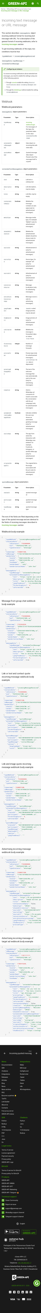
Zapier (22, 1077)
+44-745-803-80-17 (24, 1263)
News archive (6, 1089)
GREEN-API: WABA (8, 1183)
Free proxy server (8, 1111)
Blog (3, 1083)
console (14, 82)
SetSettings (17, 90)
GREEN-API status (8, 1114)
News (3, 1086)
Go (2, 1142)
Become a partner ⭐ (9, 1095)
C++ (3, 1136)
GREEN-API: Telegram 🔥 (10, 1192)
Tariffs (4, 1099)
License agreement (8, 1153)
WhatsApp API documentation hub (19, 9)
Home (3, 9)
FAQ (3, 1092)
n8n (21, 1086)
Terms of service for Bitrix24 (11, 1170)
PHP (3, 1133)
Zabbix (22, 1080)
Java (3, 1139)
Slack (22, 1083)
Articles (4, 1080)
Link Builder (6, 1102)
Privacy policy (6, 1159)
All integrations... (25, 1089)
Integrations (6, 1074)
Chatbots (5, 1071)
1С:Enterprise (6, 1130)
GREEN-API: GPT (7, 1186)
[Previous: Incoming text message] (4, 1052)
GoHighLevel (24, 1071)
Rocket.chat (24, 1074)
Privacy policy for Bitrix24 (10, 1173)
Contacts (5, 1108)
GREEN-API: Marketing (9, 1189)
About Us (5, 1105)
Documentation (7, 1065)
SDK (3, 1068)
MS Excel (23, 1068)
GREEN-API (5, 1180)
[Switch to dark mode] (33, 3)
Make (22, 1065)
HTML (4, 1127)
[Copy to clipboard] (39, 537)
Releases (5, 1077)
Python (4, 1121)
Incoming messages (9, 44)
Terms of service (7, 1150)
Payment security (8, 1156)
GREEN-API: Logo (7, 1162)
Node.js (4, 1124)
